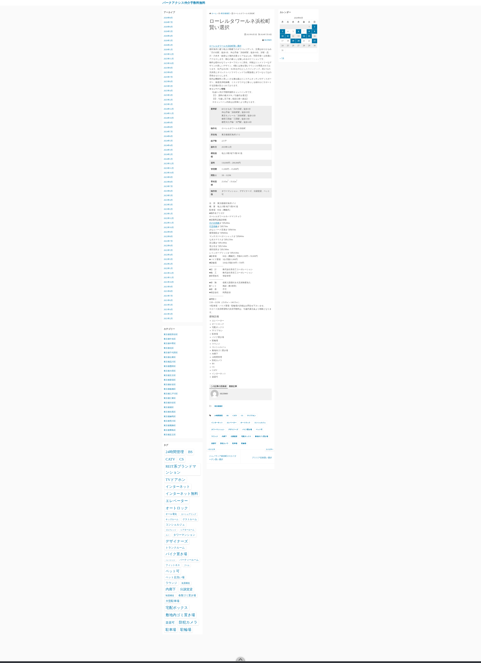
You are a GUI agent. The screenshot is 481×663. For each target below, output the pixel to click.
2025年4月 (168, 91)
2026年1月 (168, 49)
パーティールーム (189, 560)
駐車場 (234, 443)
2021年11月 (169, 277)
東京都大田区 (170, 371)
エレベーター (231, 423)
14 (304, 36)
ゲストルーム (190, 519)
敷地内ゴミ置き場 (261, 436)
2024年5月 (168, 141)
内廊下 (224, 436)
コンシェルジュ (260, 423)
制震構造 (170, 595)
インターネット (217, 423)
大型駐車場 (172, 600)
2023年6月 (168, 191)
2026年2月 (168, 45)
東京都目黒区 (170, 412)
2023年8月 (168, 182)
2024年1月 (168, 159)
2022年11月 (169, 223)
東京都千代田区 (171, 352)
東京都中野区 (170, 343)
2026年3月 (168, 40)
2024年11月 (169, 113)
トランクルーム (175, 547)
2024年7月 (168, 132)
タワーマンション (217, 429)
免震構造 (185, 583)
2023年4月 (168, 200)
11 (288, 36)
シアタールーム (187, 530)
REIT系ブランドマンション (181, 469)
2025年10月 (169, 63)
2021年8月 (168, 291)
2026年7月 (168, 22)
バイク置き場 (247, 429)
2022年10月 (169, 227)
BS (228, 415)
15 (309, 36)
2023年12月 (169, 163)
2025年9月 (168, 68)
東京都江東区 (170, 398)
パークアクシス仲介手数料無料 (183, 2)
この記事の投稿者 (219, 386)
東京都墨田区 (170, 366)
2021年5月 (168, 305)
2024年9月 (168, 123)
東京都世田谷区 (171, 334)
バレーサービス (170, 560)
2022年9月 (168, 232)
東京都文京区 (170, 375)
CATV (235, 415)
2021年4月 (168, 309)
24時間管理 (218, 415)
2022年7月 (168, 241)
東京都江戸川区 (171, 394)
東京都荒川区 (170, 421)
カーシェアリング (188, 514)
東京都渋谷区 (170, 403)
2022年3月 (168, 259)
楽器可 (213, 443)
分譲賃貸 (234, 436)
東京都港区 (218, 406)
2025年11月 (169, 59)
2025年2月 (168, 100)
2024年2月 (168, 154)
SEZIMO (268, 40)
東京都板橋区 (170, 389)
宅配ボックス (246, 436)
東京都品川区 (170, 362)
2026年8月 (168, 18)
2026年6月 (168, 27)
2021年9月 (168, 287)
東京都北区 (169, 348)
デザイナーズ (233, 429)
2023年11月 (169, 168)
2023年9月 (168, 177)
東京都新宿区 (170, 380)
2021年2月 (168, 318)
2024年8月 (168, 127)
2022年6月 (168, 246)
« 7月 (282, 58)
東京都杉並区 (170, 384)
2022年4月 (168, 255)
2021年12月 (169, 273)
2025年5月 (168, 86)
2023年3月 (168, 205)
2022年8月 (168, 236)
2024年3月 (168, 150)
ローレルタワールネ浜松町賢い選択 (225, 46)
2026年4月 (168, 36)
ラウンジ (214, 436)
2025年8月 (168, 72)
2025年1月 (168, 104)
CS (242, 415)
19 (293, 41)
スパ (167, 535)
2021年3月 (168, 314)
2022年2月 (168, 264)
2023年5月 (168, 195)
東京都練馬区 (170, 416)
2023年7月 (168, 186)
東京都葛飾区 (170, 425)
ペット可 (259, 429)
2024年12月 (169, 109)
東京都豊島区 (170, 430)
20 (298, 41)
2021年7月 (168, 296)
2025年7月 (168, 77)
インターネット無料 (182, 494)
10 (282, 36)
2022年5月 (168, 250)
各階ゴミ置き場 (187, 595)
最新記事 (233, 386)
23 (315, 41)
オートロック (245, 423)
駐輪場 (243, 443)
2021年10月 (169, 282)
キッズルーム (172, 519)
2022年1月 (168, 268)
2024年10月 (169, 118)
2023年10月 (169, 173)
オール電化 (171, 514)
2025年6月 (168, 81)
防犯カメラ (224, 443)
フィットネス (173, 565)
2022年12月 (169, 218)
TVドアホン (251, 415)
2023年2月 (168, 209)
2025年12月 (169, 54)
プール (186, 565)
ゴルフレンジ (171, 530)
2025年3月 (168, 95)
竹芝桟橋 (213, 226)
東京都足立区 (170, 435)
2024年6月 (168, 136)
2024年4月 (168, 145)
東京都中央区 (170, 339)
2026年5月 (168, 31)
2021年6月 (168, 300)
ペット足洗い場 (175, 577)
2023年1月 (168, 214)
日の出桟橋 (214, 223)
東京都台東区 (170, 357)
